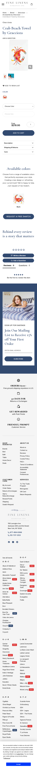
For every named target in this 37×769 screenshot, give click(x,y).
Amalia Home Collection (7, 584)
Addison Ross (7, 569)
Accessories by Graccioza (11, 15)
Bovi (4, 606)
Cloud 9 (5, 626)
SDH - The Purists (26, 714)
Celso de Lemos (8, 617)
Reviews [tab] (7, 265)
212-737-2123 (15, 535)
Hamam (5, 655)
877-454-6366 (16, 532)
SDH (21, 707)
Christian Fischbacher (7, 621)
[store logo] (16, 4)
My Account (7, 485)
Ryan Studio (7, 737)
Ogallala (5, 701)
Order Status (7, 488)
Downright (23, 590)
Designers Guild (23, 586)
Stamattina (23, 726)
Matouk (22, 673)
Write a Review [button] (19, 256)
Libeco (22, 664)
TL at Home (24, 732)
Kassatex (6, 682)
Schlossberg (24, 704)
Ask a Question (9, 38)
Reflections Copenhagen (7, 730)
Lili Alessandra (25, 667)
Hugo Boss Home (8, 669)
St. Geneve (24, 723)
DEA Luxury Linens (24, 574)
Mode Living (24, 689)
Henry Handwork (8, 658)
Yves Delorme (25, 735)
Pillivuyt (5, 720)
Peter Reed (6, 714)
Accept (18, 764)
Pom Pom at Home (9, 726)
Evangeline (24, 597)
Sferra (22, 717)
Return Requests (25, 494)
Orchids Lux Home (9, 707)
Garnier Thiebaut (6, 645)
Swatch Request (8, 504)
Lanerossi (23, 647)
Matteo (22, 677)
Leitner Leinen (25, 653)
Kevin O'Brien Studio (10, 685)
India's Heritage (8, 673)
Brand (12, 13)
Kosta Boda (6, 688)
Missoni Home (24, 686)
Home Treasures (6, 662)
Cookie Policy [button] (20, 754)
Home (4, 13)
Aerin (4, 572)
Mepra (22, 680)
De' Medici (23, 570)
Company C (6, 629)
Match (22, 670)
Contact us (23, 450)
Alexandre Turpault (9, 575)
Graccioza (21, 13)
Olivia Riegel (7, 704)
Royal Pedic (7, 734)
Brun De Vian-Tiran (6, 613)
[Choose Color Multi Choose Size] (18, 110)
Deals (4, 463)
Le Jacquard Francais (24, 660)
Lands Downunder (26, 644)
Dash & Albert (24, 562)
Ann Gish (5, 588)
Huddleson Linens (9, 666)
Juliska (5, 679)
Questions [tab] (23, 265)
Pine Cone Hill (7, 723)
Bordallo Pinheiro (8, 609)
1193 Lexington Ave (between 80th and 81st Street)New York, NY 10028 (18, 526)
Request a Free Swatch (18, 216)
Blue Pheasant (7, 603)
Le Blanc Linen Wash (27, 650)
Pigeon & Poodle (8, 717)
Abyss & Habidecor (9, 566)
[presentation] (18, 143)
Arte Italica (6, 597)
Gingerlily (6, 649)
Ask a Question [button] (19, 261)
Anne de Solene (5, 593)
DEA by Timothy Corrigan (23, 580)
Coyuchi (5, 632)
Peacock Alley (7, 710)
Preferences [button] (7, 758)
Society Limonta (25, 729)
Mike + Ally (23, 683)
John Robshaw (8, 676)
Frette (22, 600)
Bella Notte (6, 600)
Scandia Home (25, 701)
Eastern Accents (25, 594)
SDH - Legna (24, 710)
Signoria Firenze (25, 720)
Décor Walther (22, 566)
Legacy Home (24, 656)
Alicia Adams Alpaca (7, 579)
